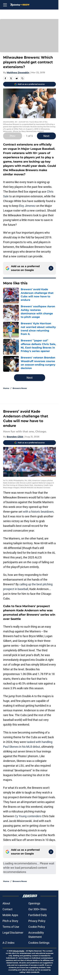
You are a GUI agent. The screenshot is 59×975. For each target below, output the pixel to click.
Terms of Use (11, 926)
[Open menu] (5, 5)
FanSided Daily (37, 915)
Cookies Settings (38, 942)
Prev (12, 136)
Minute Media (18, 951)
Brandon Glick (15, 436)
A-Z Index (8, 942)
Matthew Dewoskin (18, 72)
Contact (7, 909)
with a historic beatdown (38, 511)
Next (46, 136)
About (6, 903)
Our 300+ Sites (37, 909)
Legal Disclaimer (13, 932)
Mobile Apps (10, 915)
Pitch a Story (10, 921)
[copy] (22, 78)
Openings (34, 903)
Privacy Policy (36, 921)
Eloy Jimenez (27, 205)
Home (6, 388)
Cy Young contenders (28, 816)
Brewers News (20, 388)
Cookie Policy (36, 926)
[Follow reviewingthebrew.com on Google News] (51, 268)
